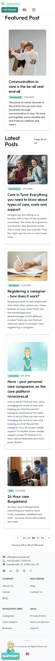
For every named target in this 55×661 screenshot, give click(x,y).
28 (42, 537)
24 (24, 537)
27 (38, 537)
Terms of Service (39, 622)
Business (7, 628)
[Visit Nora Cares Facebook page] (4, 570)
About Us (7, 585)
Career (6, 592)
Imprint (34, 628)
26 (33, 537)
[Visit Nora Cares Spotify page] (24, 570)
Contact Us (36, 592)
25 (29, 537)
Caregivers (8, 615)
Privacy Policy (38, 615)
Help (32, 585)
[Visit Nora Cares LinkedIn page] (10, 570)
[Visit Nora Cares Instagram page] (17, 570)
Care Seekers (9, 622)
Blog (5, 598)
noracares (21, 646)
